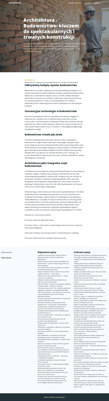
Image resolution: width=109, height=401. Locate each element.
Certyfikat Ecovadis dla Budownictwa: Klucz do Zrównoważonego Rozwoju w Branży (89, 322)
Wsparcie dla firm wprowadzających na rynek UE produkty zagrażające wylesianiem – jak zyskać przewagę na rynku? (90, 317)
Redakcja (88, 3)
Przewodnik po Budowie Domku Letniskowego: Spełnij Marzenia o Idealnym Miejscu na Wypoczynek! (89, 337)
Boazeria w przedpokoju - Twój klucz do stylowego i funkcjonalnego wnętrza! (90, 355)
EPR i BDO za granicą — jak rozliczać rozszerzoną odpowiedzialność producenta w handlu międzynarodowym (54, 294)
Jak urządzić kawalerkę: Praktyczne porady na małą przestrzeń (90, 359)
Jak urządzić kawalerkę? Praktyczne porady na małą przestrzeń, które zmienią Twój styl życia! (91, 363)
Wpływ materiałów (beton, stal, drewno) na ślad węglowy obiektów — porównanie (53, 273)
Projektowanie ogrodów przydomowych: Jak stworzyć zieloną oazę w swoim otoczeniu (52, 377)
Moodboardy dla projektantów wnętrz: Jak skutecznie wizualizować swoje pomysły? (51, 369)
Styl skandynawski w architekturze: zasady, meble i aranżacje (54, 340)
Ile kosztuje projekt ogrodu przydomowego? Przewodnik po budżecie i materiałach (52, 381)
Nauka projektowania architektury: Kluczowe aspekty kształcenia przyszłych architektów (88, 264)
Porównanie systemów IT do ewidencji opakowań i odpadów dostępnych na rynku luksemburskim (54, 289)
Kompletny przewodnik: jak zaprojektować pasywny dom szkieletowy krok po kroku (52, 308)
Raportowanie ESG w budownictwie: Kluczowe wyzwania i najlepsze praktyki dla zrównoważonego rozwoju (91, 376)
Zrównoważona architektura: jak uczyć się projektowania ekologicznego (51, 320)
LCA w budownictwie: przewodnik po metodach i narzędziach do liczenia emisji (53, 268)
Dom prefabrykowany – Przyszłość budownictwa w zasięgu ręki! (90, 347)
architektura (30, 80)
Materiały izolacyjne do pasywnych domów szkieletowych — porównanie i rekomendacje (52, 303)
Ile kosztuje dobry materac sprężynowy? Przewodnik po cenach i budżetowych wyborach (53, 349)
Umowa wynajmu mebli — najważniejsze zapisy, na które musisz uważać (54, 316)
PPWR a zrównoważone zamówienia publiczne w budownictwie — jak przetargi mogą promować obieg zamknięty (53, 263)
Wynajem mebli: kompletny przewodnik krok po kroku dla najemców (53, 312)
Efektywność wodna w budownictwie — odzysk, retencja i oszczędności (53, 277)
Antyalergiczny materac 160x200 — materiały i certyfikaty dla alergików (53, 357)
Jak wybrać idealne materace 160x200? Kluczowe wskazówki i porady (53, 353)
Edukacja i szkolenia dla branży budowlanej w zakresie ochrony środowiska (52, 281)
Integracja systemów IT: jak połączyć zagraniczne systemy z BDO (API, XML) (54, 299)
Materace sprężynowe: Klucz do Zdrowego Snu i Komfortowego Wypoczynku (53, 344)
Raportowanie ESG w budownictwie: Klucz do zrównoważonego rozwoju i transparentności (89, 381)
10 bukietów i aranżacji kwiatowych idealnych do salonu (89, 260)
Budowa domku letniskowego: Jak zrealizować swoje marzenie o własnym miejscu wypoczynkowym (89, 331)
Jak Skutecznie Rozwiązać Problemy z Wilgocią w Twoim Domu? (90, 371)
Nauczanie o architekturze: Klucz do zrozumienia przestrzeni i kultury (54, 328)
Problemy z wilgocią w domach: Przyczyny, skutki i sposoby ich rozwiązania (90, 367)
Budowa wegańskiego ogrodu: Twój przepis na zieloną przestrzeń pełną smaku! (89, 305)
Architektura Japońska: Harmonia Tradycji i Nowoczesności (52, 361)
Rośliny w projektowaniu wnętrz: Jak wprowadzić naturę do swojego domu (90, 273)
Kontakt (97, 3)
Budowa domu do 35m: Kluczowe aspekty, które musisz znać (89, 386)
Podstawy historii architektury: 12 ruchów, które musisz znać (53, 324)
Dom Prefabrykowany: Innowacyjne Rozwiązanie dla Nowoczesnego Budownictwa (90, 342)
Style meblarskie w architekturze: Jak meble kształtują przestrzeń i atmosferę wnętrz (52, 336)
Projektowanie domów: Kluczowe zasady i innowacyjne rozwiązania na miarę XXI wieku (88, 289)
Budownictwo (15, 3)
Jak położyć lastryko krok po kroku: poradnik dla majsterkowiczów (89, 285)
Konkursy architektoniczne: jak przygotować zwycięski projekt (88, 268)
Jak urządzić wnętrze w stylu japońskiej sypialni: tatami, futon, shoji (53, 365)
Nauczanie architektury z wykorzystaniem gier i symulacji (53, 332)
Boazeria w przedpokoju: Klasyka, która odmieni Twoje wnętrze (89, 351)
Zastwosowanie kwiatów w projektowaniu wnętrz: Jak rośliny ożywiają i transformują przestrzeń (90, 256)
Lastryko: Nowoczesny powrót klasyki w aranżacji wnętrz (90, 281)
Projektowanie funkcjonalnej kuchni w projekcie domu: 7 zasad (89, 293)
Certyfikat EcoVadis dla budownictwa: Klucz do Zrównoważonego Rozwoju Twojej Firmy (89, 326)
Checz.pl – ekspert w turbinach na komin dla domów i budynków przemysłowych (88, 297)
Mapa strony (6, 257)
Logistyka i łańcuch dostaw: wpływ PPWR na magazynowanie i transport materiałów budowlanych (52, 257)
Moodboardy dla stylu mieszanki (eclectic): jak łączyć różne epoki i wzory (52, 373)
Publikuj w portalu (74, 3)
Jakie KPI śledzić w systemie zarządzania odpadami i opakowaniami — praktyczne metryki (54, 285)
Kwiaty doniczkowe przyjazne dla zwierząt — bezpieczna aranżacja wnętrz (88, 277)
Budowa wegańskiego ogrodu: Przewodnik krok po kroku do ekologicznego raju (90, 301)
